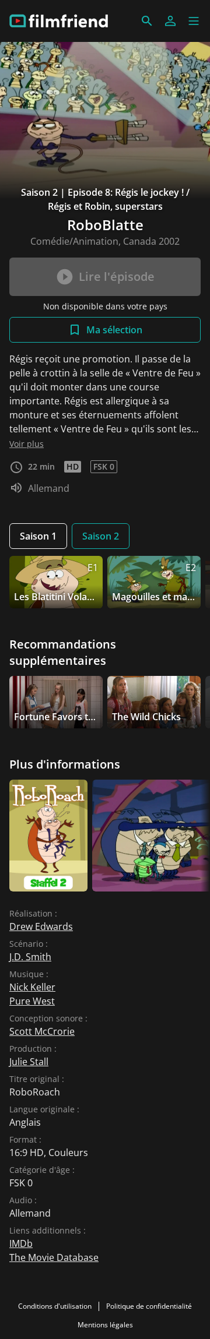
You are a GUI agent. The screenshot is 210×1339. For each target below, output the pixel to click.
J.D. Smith (30, 956)
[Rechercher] (147, 21)
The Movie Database (54, 1257)
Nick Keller (32, 987)
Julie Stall (28, 1061)
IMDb (21, 1243)
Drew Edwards (41, 926)
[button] (193, 21)
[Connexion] (170, 21)
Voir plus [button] (26, 443)
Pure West (32, 1001)
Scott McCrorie (42, 1031)
